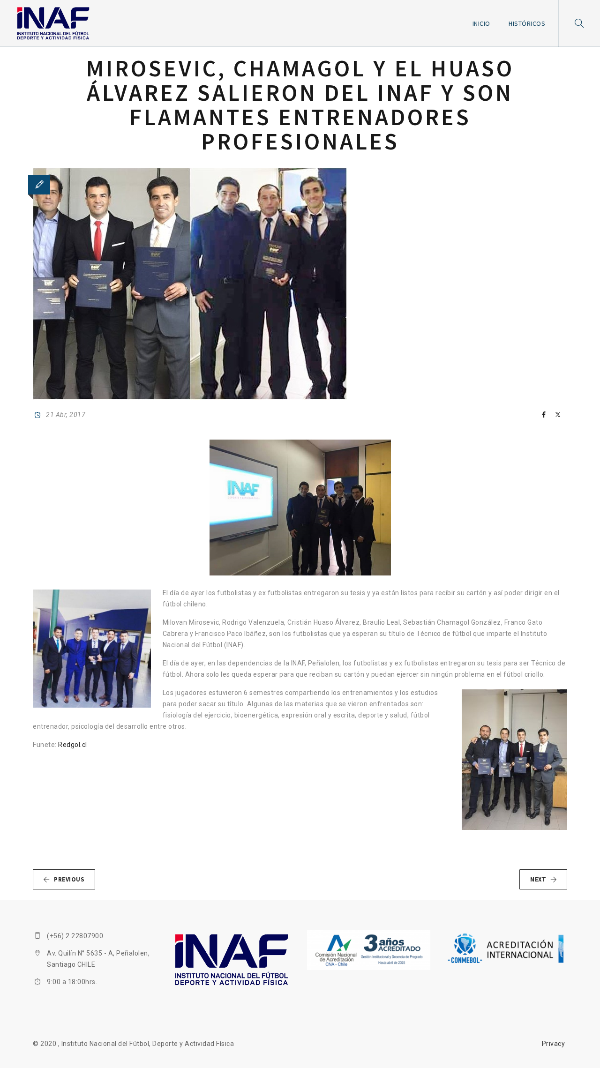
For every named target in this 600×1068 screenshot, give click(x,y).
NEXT (538, 879)
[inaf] (53, 23)
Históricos (527, 23)
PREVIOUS (69, 879)
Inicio (481, 23)
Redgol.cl (72, 744)
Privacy (553, 1043)
